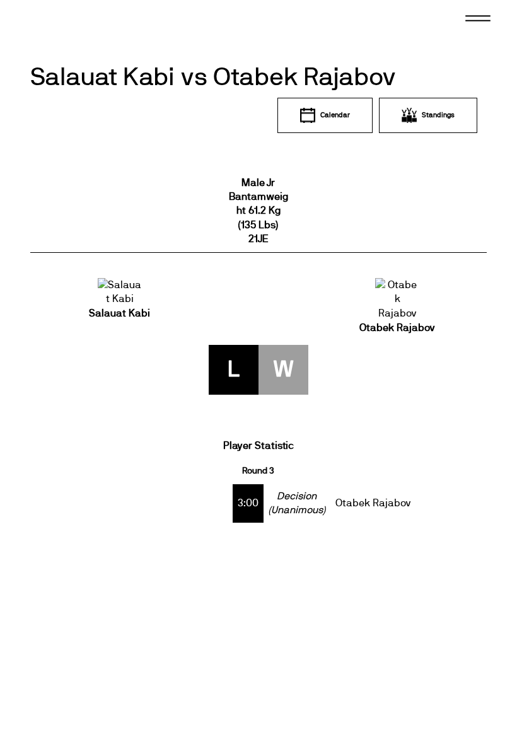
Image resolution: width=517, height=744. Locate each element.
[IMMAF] (69, 27)
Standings (438, 115)
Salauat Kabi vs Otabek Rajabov (213, 77)
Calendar (335, 115)
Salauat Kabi (119, 313)
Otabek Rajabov (397, 328)
